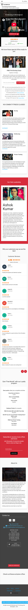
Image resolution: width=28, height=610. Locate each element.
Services (17, 588)
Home (8, 588)
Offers (12, 588)
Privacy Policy (21, 98)
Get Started (4, 148)
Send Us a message (14, 565)
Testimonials (9, 590)
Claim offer (20, 82)
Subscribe (14, 453)
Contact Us (14, 34)
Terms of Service (20, 92)
